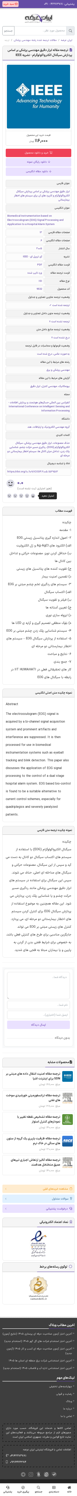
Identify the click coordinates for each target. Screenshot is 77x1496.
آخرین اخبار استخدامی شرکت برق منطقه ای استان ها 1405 (40, 1361)
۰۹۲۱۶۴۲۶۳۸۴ (18, 1462)
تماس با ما (66, 1416)
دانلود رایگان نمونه (37, 162)
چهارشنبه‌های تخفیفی (60, 1387)
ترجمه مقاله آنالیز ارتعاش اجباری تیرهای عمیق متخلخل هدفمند (35, 1162)
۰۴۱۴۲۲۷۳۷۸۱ (18, 1456)
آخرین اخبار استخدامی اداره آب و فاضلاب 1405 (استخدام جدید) (37, 1368)
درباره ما (67, 1409)
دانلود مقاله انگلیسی (37, 172)
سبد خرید (9, 4)
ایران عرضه (66, 40)
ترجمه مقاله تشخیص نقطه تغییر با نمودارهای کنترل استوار (38, 1119)
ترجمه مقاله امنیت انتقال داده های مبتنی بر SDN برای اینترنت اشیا (33, 1076)
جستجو (8, 31)
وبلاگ (69, 1401)
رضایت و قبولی (64, 1394)
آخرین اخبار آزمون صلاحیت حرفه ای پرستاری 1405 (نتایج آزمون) (37, 1334)
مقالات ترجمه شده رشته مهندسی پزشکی (35, 40)
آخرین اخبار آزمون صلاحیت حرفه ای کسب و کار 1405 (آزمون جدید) (39, 1351)
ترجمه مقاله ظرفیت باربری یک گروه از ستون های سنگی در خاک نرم (33, 1141)
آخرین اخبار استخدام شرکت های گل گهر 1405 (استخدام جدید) (38, 1341)
